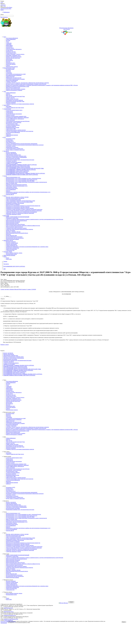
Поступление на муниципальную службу (16, 74)
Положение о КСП (10, 138)
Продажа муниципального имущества (15, 198)
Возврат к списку (5, 344)
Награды (8, 61)
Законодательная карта (11, 249)
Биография (8, 106)
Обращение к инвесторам (12, 218)
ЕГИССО (8, 136)
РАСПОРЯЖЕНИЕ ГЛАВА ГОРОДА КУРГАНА (17, 171)
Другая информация (11, 189)
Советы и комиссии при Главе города (15, 107)
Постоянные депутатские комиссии (14, 100)
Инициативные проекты (12, 66)
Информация (6, 12)
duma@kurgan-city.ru (8, 611)
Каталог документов (11, 152)
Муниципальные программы (13, 158)
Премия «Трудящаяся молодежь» (14, 56)
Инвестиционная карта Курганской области (16, 220)
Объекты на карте (10, 115)
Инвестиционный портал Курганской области (17, 233)
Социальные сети (10, 250)
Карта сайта (9, 259)
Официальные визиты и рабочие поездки (16, 130)
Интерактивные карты (11, 254)
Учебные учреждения (11, 81)
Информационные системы (12, 127)
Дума (4, 91)
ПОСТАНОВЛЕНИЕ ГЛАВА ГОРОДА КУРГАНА (18, 167)
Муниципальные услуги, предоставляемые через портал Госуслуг (21, 179)
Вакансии (8, 70)
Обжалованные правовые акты (13, 154)
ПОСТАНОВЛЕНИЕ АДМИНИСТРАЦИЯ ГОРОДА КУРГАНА (21, 164)
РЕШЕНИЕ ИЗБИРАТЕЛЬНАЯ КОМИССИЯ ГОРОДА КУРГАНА (22, 174)
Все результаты (4, 17)
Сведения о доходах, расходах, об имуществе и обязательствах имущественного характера (27, 82)
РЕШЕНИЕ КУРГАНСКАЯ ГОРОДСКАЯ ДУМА (18, 166)
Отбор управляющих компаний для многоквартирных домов (20, 200)
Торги (4, 195)
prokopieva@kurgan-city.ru (10, 615)
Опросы (8, 65)
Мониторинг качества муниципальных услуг (17, 185)
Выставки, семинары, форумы (13, 231)
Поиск (4, 256)
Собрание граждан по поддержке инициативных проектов (20, 103)
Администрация (7, 108)
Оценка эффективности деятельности (15, 118)
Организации (9, 46)
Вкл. (8, 7)
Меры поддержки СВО (11, 183)
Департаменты (9, 112)
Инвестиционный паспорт (12, 223)
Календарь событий (10, 64)
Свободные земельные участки (13, 214)
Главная (5, 261)
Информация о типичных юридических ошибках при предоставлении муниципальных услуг (28, 192)
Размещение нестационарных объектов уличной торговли (20, 208)
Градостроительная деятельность (14, 49)
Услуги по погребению (11, 193)
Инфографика (9, 45)
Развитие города (10, 48)
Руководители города (11, 53)
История (8, 40)
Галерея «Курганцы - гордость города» (15, 54)
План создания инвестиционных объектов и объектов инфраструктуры (23, 225)
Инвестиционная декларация (13, 221)
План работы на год (11, 142)
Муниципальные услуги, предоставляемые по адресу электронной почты (23, 178)
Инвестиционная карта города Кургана (15, 224)
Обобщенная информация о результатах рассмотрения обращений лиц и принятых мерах (27, 246)
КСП (4, 137)
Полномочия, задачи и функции (13, 122)
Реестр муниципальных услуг (13, 177)
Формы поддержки (10, 230)
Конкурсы (8, 71)
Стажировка (9, 72)
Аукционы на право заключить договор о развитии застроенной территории (24, 209)
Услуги (5, 175)
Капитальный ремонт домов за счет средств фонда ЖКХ (19, 202)
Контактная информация (12, 80)
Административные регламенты (13, 162)
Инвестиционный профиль (12, 239)
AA (1, 4)
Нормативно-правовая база (12, 247)
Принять (124, 621)
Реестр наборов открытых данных (14, 252)
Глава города (6, 105)
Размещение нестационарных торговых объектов (17, 207)
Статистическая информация (13, 132)
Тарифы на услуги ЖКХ (12, 163)
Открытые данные (7, 251)
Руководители (9, 111)
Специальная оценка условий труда (14, 148)
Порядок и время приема (12, 243)
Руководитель (9, 139)
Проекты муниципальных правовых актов (16, 116)
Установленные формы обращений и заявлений (17, 117)
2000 (4, 268)
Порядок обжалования (11, 153)
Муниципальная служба (9, 67)
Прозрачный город (10, 62)
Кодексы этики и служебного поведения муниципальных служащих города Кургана (26, 84)
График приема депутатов (12, 98)
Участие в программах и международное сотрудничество (19, 131)
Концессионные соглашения (13, 204)
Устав (7, 41)
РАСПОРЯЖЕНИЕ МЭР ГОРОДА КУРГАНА (17, 172)
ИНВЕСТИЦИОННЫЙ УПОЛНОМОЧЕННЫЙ (17, 216)
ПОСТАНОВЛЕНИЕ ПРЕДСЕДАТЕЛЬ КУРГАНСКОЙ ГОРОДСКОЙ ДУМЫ (25, 168)
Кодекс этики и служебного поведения (15, 149)
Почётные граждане (11, 51)
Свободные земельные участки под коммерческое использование (21, 211)
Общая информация (11, 39)
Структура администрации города (14, 110)
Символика (8, 43)
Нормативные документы (12, 147)
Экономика (8, 44)
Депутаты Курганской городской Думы (15, 96)
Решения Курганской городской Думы (15, 101)
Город (4, 36)
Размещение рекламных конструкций (15, 203)
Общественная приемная (12, 134)
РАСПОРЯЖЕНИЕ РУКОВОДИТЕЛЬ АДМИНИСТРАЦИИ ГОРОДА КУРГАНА (25, 173)
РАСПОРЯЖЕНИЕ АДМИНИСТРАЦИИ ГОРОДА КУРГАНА (21, 169)
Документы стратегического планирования (16, 157)
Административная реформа (13, 125)
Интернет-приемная (11, 102)
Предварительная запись (12, 188)
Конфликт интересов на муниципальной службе (17, 86)
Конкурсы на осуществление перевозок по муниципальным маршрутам (23, 205)
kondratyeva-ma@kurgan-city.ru (11, 619)
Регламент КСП (10, 141)
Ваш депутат (9, 95)
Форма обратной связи (11, 235)
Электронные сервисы (11, 187)
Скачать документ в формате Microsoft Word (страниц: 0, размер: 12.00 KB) (18, 289)
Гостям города (9, 50)
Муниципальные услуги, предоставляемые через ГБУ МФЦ (20, 180)
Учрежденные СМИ (11, 128)
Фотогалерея (9, 59)
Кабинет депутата (10, 97)
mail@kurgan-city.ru (8, 607)
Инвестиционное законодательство (14, 226)
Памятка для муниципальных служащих (15, 89)
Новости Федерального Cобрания (14, 90)
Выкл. (10, 7)
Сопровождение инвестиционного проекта (16, 228)
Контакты (8, 133)
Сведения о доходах (11, 146)
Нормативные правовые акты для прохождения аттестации (20, 159)
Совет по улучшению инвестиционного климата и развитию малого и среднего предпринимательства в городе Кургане (34, 219)
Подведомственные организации (14, 113)
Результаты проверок (11, 126)
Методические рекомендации (13, 87)
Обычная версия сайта (6, 8)
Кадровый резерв (10, 69)
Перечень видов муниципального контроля (16, 184)
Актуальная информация (12, 38)
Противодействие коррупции (13, 58)
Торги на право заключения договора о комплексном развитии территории (24, 210)
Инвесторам (6, 215)
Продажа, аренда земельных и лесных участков (17, 197)
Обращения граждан (8, 240)
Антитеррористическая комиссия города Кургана (17, 121)
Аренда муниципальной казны (13, 199)
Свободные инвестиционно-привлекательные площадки (19, 229)
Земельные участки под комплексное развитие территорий (20, 213)
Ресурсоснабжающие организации (14, 236)
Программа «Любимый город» (13, 55)
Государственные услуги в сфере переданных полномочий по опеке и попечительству (26, 182)
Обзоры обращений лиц (11, 245)
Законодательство (10, 76)
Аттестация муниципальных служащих (15, 79)
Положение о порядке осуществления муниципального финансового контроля (24, 144)
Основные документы (11, 161)
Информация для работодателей (13, 77)
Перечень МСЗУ (10, 194)
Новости (8, 94)
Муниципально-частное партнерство (15, 238)
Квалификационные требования (13, 75)
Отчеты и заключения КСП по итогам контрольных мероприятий (21, 143)
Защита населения (10, 120)
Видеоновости (9, 60)
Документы (6, 151)
